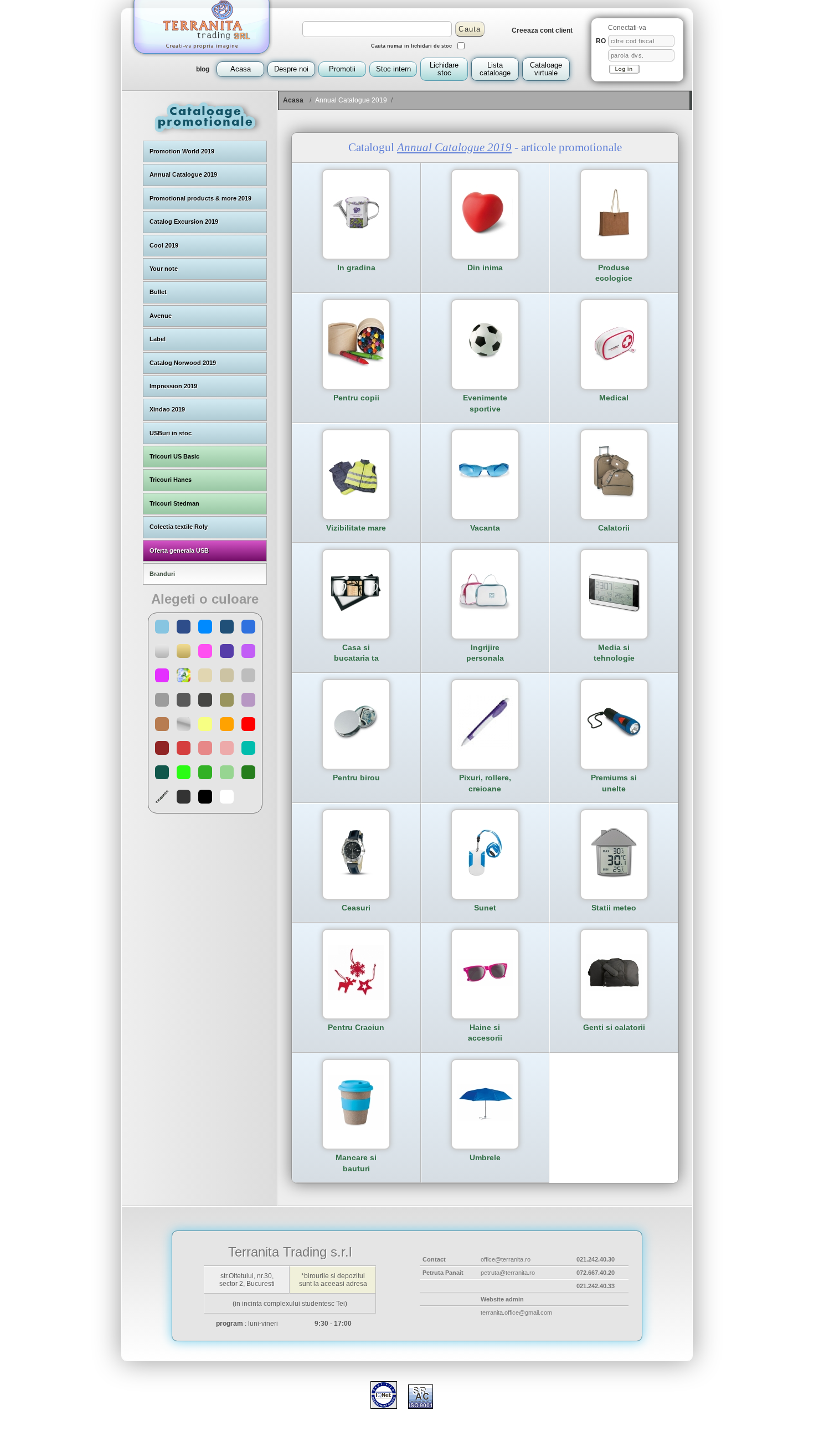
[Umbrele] (485, 1118)
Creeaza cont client (542, 30)
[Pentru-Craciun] (356, 997)
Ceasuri (356, 907)
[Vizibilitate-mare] (356, 497)
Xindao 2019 (167, 409)
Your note (164, 268)
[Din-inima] (485, 237)
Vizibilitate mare (356, 527)
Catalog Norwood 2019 (183, 362)
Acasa (293, 100)
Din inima (485, 267)
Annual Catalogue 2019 (183, 174)
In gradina (356, 267)
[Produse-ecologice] (614, 237)
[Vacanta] (485, 497)
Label (158, 339)
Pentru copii (356, 397)
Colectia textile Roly (179, 526)
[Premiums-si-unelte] (614, 747)
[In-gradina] (356, 237)
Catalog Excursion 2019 (184, 221)
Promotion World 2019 (182, 151)
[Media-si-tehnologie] (614, 617)
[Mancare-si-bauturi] (356, 1127)
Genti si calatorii (614, 1027)
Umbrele (485, 1157)
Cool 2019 (164, 245)
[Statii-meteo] (614, 877)
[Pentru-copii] (356, 367)
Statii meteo (613, 907)
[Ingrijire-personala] (485, 617)
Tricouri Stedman (174, 503)
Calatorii (614, 527)
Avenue (161, 315)
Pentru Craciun (356, 1027)
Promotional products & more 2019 (200, 198)
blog (202, 69)
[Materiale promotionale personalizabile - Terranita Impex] (202, 59)
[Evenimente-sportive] (485, 367)
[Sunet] (485, 877)
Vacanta (485, 527)
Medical (613, 397)
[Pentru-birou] (356, 747)
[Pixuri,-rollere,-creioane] (485, 747)
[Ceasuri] (356, 877)
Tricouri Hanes (171, 479)
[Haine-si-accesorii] (485, 983)
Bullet (158, 292)
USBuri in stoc (171, 433)
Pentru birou (356, 777)
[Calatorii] (614, 497)
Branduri (162, 573)
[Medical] (614, 367)
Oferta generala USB (179, 550)
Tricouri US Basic (174, 456)
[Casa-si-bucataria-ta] (356, 617)
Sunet (485, 907)
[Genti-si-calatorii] (614, 988)
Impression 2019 (173, 386)
